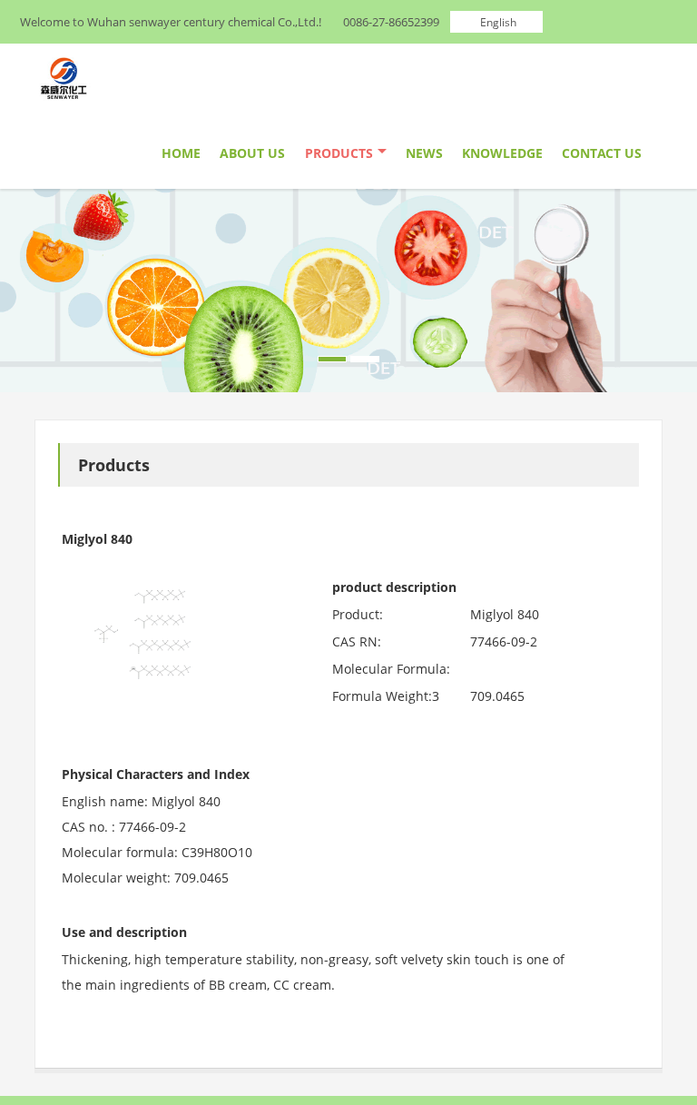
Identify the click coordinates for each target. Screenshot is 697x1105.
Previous (23, 286)
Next (673, 286)
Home (181, 153)
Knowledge (502, 153)
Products (339, 153)
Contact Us (602, 153)
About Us (252, 153)
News (424, 153)
